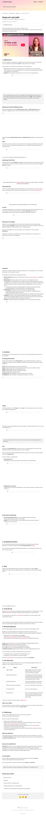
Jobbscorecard (9, 611)
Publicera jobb (11, 13)
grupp (15, 643)
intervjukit (19, 615)
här (37, 73)
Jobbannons (18, 13)
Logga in (35, 1)
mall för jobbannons (33, 277)
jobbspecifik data (25, 638)
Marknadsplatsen (14, 724)
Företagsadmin (10, 657)
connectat (34, 725)
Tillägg (33, 545)
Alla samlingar (5, 13)
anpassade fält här (37, 190)
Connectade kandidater (20, 182)
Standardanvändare (12, 636)
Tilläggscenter (24, 700)
